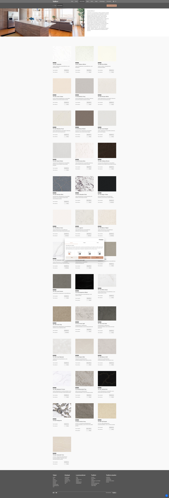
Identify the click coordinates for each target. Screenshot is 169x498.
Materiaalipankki (94, 484)
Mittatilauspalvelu (56, 485)
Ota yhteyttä (109, 1)
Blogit (88, 1)
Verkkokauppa (102, 1)
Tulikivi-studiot (111, 475)
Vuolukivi (92, 477)
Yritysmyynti (108, 478)
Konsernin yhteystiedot (95, 483)
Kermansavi (55, 480)
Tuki (53, 486)
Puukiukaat (67, 478)
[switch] (79, 254)
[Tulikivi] (56, 1)
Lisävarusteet (67, 479)
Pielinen (54, 479)
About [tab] (98, 242)
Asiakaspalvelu (78, 483)
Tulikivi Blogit (93, 485)
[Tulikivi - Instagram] (54, 492)
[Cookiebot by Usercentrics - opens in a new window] (99, 239)
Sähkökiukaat (67, 477)
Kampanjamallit (55, 484)
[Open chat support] (166, 495)
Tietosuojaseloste (108, 492)
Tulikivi (92, 1)
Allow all (97, 257)
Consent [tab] (71, 242)
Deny (72, 257)
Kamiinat (54, 483)
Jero (53, 478)
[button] (115, 1)
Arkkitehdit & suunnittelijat (95, 480)
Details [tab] (84, 242)
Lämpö (92, 479)
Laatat (77, 478)
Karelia (54, 477)
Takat (72, 1)
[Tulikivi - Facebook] (53, 492)
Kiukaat (67, 475)
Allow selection (84, 257)
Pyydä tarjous (111, 5)
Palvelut (77, 480)
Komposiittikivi (59, 5)
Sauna (76, 1)
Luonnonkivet (80, 475)
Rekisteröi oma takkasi (110, 480)
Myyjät (96, 1)
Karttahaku (108, 477)
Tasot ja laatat (82, 1)
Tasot (55, 5)
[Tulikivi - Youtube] (56, 492)
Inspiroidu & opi (67, 480)
